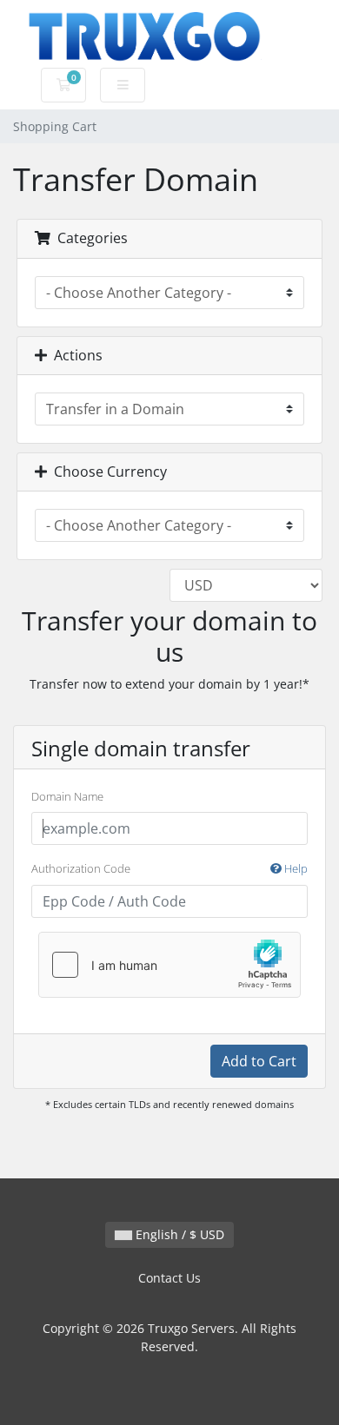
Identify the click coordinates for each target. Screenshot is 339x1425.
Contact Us (169, 1278)
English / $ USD (178, 1234)
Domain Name (67, 796)
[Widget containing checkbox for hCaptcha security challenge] (169, 965)
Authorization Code (169, 868)
